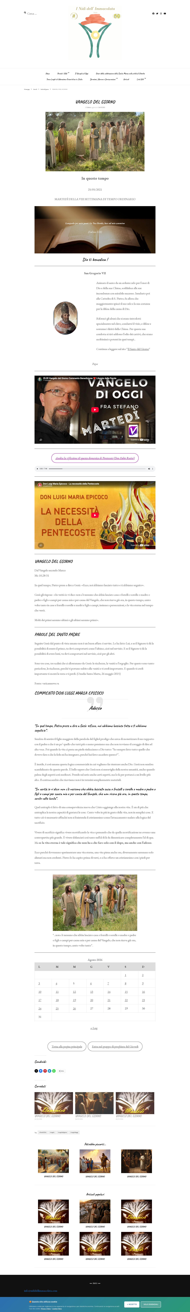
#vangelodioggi (74, 1132)
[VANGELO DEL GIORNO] (54, 1103)
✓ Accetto (132, 1304)
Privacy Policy (46, 1309)
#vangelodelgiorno (62, 1132)
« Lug (93, 1028)
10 (39, 992)
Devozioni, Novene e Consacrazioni (102, 79)
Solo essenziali (151, 1304)
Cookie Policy (57, 1309)
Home (47, 73)
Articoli (126, 79)
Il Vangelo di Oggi (81, 73)
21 (109, 1000)
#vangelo (52, 1132)
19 (74, 1000)
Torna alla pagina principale (67, 1046)
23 (143, 1000)
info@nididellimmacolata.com (40, 1291)
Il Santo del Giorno (138, 349)
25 (57, 1008)
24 (39, 1008)
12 (74, 992)
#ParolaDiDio (42, 1132)
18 (57, 1000)
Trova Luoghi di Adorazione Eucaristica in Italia (64, 79)
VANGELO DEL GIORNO (47, 1116)
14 (109, 992)
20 (91, 1000)
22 (126, 1000)
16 (143, 992)
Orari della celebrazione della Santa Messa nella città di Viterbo (120, 73)
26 (74, 1008)
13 (91, 992)
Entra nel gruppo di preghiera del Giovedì (115, 1046)
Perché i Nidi (62, 73)
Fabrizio (89, 107)
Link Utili (140, 79)
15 (126, 992)
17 (39, 1000)
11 (57, 992)
